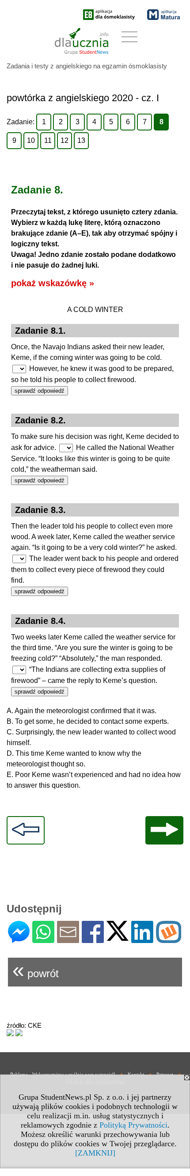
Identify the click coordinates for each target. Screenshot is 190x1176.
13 (81, 140)
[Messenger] (19, 939)
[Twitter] (117, 937)
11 (48, 140)
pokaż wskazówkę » (52, 283)
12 (64, 140)
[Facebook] (93, 939)
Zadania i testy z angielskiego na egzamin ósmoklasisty (87, 66)
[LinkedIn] (142, 939)
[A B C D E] (19, 369)
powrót (35, 970)
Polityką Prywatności (133, 1125)
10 (31, 140)
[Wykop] (168, 939)
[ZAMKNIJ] (95, 1152)
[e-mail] (68, 939)
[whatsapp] (43, 939)
